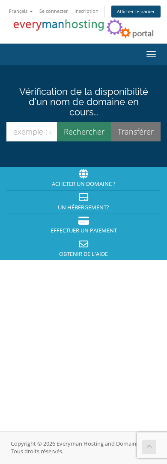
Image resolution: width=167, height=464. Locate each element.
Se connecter (53, 11)
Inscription (86, 11)
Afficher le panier (136, 11)
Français (19, 11)
